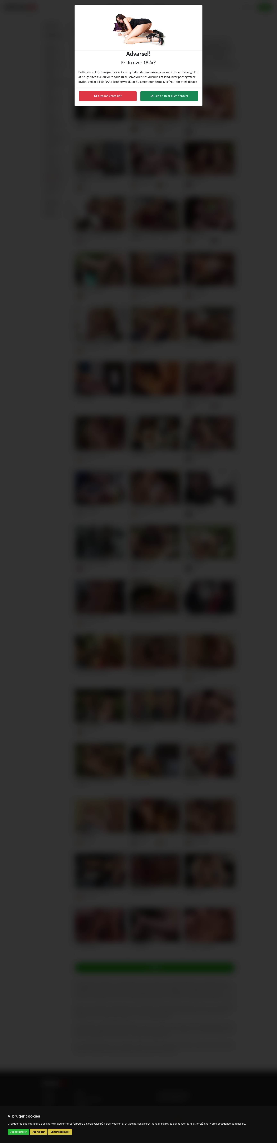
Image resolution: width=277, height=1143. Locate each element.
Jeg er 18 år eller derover (169, 96)
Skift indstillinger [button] (60, 1131)
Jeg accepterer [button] (18, 1131)
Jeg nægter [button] (38, 1131)
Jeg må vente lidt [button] (108, 96)
